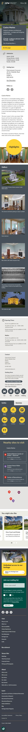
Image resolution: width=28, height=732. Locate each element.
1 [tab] (11, 542)
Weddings (4, 656)
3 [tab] (16, 542)
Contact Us (4, 718)
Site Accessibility (5, 626)
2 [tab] (14, 542)
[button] (19, 492)
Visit (3, 619)
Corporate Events (6, 661)
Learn (3, 691)
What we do (4, 672)
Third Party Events (6, 658)
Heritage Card (5, 636)
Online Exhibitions (6, 703)
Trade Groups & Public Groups (8, 631)
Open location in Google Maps (14, 381)
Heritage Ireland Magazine (8, 708)
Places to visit (5, 621)
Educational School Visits (7, 698)
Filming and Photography (7, 663)
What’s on (4, 624)
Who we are (4, 675)
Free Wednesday (5, 634)
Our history (4, 677)
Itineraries (4, 639)
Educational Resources (7, 701)
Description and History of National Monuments (13, 693)
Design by (6, 723)
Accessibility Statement (7, 715)
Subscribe (7, 605)
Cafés (3, 641)
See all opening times (9, 43)
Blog (3, 706)
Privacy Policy (15, 601)
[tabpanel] (13, 528)
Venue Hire (5, 653)
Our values (4, 680)
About (4, 669)
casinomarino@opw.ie (10, 369)
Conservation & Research (7, 696)
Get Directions (11, 80)
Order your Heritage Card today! (11, 572)
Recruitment (6, 647)
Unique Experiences (6, 629)
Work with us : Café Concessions (9, 685)
